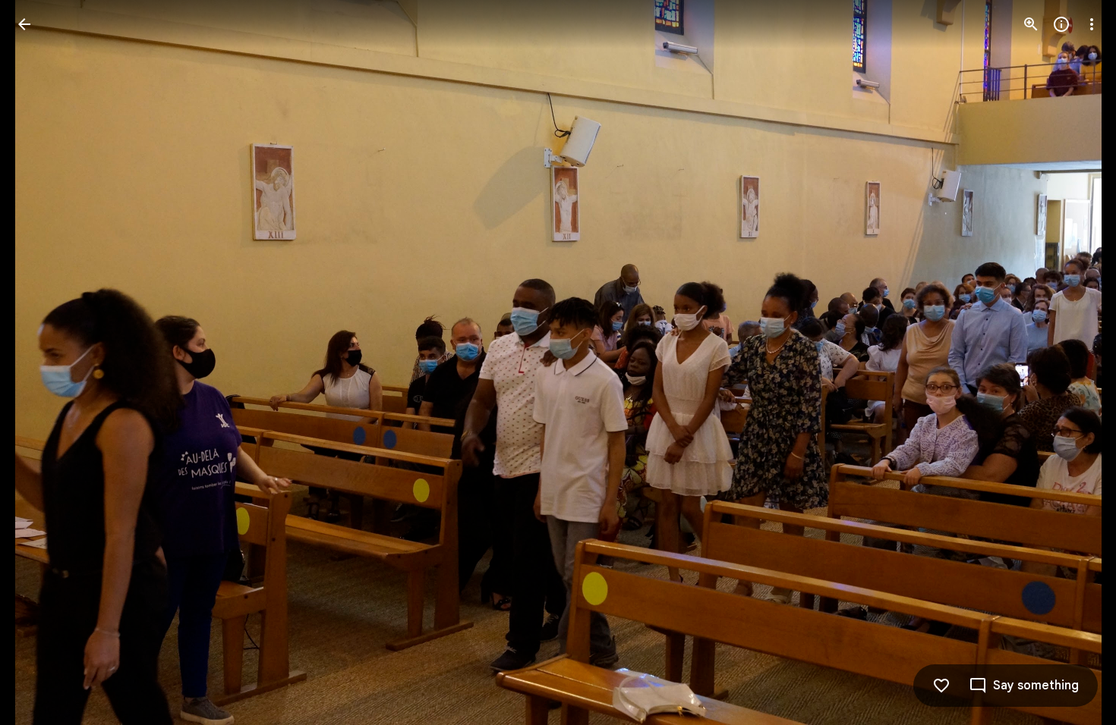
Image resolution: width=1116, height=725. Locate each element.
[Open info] (1061, 24)
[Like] (941, 685)
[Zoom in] (1031, 24)
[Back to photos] (24, 24)
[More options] (1092, 24)
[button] (42, 362)
